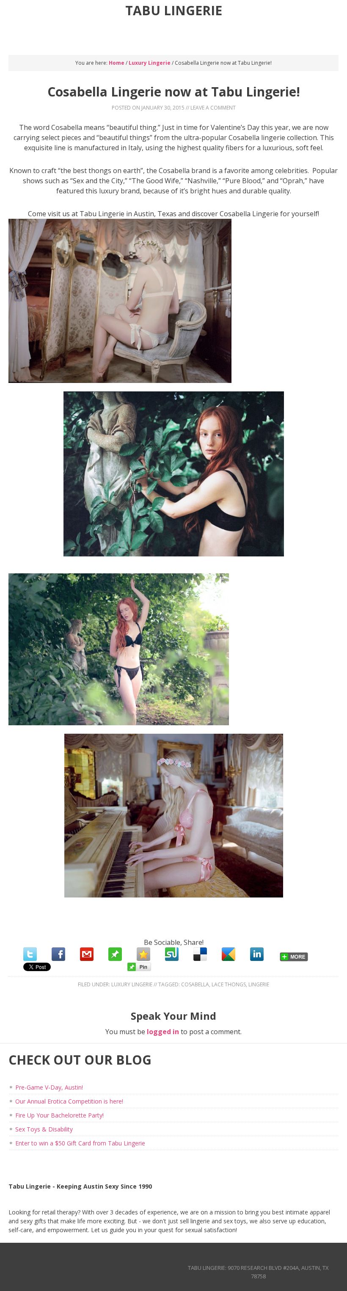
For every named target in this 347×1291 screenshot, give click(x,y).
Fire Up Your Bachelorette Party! (59, 1115)
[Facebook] (58, 954)
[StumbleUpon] (172, 954)
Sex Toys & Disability (44, 1129)
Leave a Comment (213, 107)
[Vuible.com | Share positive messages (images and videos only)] (115, 958)
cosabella (195, 984)
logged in (163, 1031)
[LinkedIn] (257, 954)
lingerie (258, 984)
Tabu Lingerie (173, 10)
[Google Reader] (228, 954)
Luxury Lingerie (131, 984)
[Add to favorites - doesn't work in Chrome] (143, 954)
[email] (87, 954)
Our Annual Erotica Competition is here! (69, 1101)
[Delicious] (200, 954)
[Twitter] (30, 954)
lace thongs (229, 984)
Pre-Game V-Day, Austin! (49, 1087)
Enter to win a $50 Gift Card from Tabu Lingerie (80, 1143)
